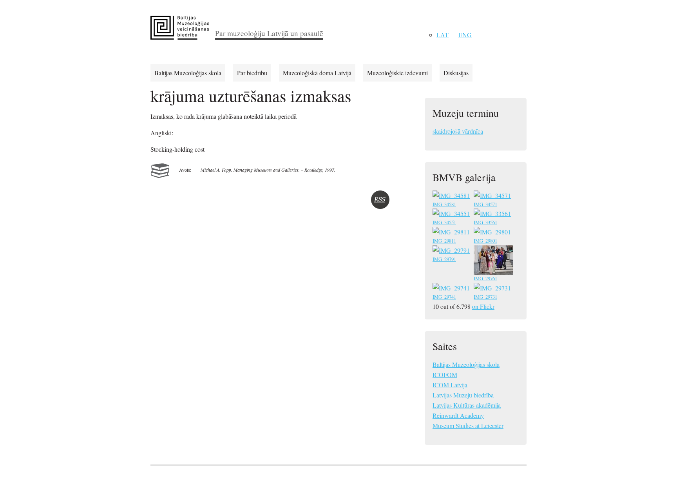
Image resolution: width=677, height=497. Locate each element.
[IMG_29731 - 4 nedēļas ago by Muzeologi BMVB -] (493, 289)
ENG (465, 35)
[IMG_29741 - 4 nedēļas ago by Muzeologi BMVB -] (452, 289)
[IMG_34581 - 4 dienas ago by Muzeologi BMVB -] (452, 196)
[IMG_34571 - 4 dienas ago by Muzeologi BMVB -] (493, 196)
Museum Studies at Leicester (468, 425)
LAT (442, 35)
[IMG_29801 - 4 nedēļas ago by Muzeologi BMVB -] (493, 233)
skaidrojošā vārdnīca (458, 131)
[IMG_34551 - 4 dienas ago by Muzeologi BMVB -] (452, 214)
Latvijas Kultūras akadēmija (467, 405)
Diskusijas (456, 73)
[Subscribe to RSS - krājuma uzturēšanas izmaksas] (380, 199)
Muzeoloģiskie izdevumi (397, 73)
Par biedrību (252, 73)
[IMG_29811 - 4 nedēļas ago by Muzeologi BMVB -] (452, 233)
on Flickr (483, 306)
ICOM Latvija (450, 385)
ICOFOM (445, 374)
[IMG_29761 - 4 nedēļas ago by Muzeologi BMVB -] (494, 271)
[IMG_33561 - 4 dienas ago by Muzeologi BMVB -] (493, 214)
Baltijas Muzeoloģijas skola (187, 73)
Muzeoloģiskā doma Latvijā (317, 73)
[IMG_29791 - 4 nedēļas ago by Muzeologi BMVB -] (452, 251)
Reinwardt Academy (458, 415)
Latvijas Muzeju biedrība (463, 395)
